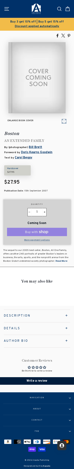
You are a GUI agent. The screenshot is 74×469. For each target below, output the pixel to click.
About (37, 409)
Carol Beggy (23, 158)
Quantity (37, 204)
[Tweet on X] (63, 35)
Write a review (37, 381)
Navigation (37, 398)
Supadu (46, 466)
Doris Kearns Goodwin (37, 152)
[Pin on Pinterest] (69, 35)
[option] (37, 24)
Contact (36, 420)
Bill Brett (35, 147)
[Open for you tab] (61, 445)
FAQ (37, 431)
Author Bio (16, 341)
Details (12, 328)
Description (17, 316)
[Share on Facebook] (57, 35)
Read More (61, 261)
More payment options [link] (37, 240)
